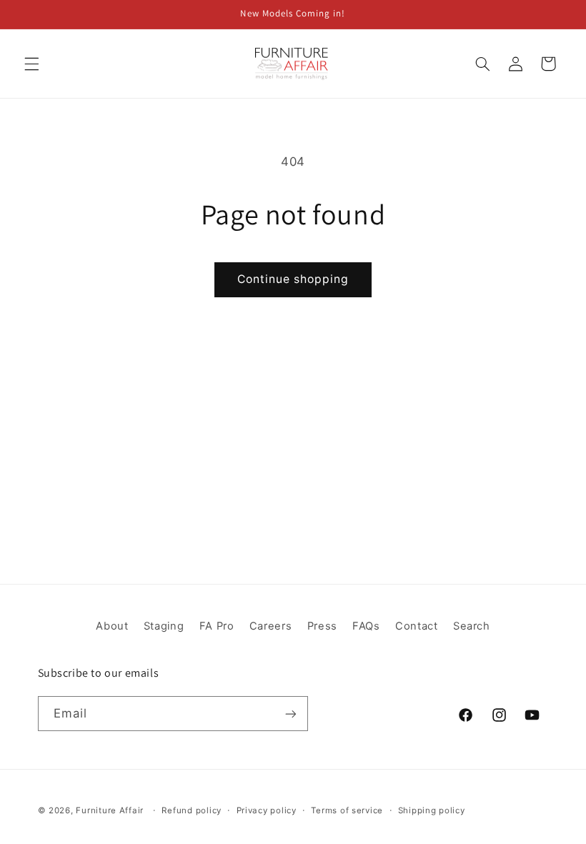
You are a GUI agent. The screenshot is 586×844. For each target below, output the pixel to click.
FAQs (366, 626)
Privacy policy (267, 810)
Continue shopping (293, 279)
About (112, 626)
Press (322, 626)
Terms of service (347, 810)
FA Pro (216, 626)
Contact (416, 626)
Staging (164, 626)
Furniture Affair (110, 810)
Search (471, 626)
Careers (270, 626)
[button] (31, 63)
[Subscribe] (290, 713)
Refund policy (192, 810)
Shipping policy (431, 810)
